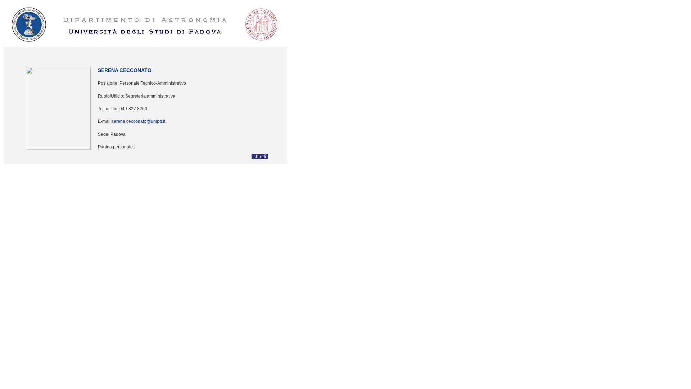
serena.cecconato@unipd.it (138, 121)
